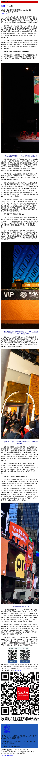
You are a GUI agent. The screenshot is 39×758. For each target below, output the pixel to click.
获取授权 (18, 670)
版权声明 (7, 727)
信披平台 (7, 731)
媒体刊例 (7, 729)
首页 (3, 6)
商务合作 (7, 732)
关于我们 (7, 725)
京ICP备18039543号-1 (7, 755)
